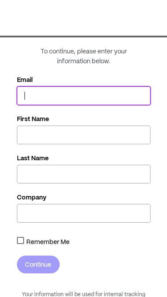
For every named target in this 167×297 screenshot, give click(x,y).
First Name (33, 118)
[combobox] (20, 240)
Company (31, 197)
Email (25, 79)
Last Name (33, 158)
